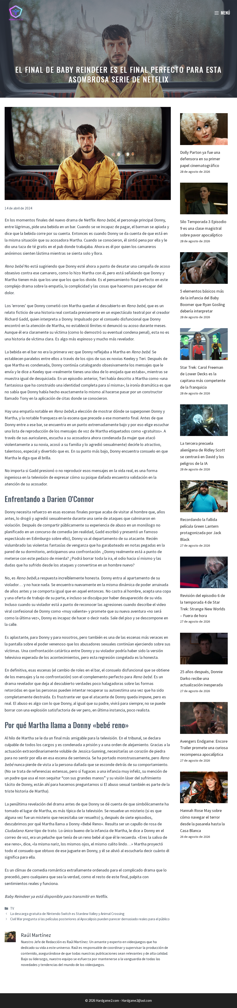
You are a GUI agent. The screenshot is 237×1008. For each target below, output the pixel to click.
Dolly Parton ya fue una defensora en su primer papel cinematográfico (200, 159)
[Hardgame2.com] (16, 12)
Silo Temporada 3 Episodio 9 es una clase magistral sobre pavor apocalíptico (203, 228)
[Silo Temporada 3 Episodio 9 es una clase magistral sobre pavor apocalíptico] (204, 210)
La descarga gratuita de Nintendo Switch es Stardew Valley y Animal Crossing (67, 913)
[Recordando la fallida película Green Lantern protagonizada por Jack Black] (204, 508)
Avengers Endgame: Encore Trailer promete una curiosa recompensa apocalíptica (204, 748)
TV (12, 908)
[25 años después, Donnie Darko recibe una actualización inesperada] (204, 660)
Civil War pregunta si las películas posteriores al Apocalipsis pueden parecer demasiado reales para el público (90, 919)
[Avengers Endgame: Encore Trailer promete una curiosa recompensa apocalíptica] (204, 730)
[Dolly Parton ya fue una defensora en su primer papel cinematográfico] (204, 141)
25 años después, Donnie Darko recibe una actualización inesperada (201, 678)
